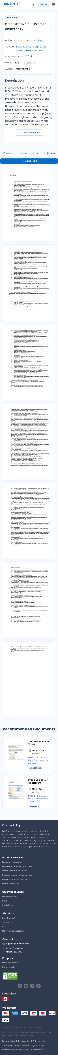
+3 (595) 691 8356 (14, 948)
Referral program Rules (33, 1045)
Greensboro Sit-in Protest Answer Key (25, 26)
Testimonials (8, 922)
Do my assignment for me (14, 870)
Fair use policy (39, 1041)
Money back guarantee (13, 931)
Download (31, 160)
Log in (43, 4)
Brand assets (8, 967)
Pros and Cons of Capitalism (38, 781)
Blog (4, 900)
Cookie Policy (37, 1049)
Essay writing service (12, 862)
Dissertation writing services (15, 879)
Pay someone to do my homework (18, 866)
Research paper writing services (17, 875)
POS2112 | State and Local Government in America (31, 48)
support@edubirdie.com (38, 846)
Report (9, 153)
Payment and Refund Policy (15, 1049)
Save (53, 153)
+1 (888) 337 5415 (14, 951)
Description (14, 80)
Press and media (10, 962)
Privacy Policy (8, 1041)
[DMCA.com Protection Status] (29, 976)
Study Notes (8, 905)
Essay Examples (9, 896)
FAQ (4, 926)
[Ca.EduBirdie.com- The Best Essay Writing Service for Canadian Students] (5, 1000)
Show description (31, 132)
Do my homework (10, 883)
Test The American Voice (38, 743)
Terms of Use (24, 1041)
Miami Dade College (31, 40)
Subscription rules (10, 1045)
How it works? (8, 918)
